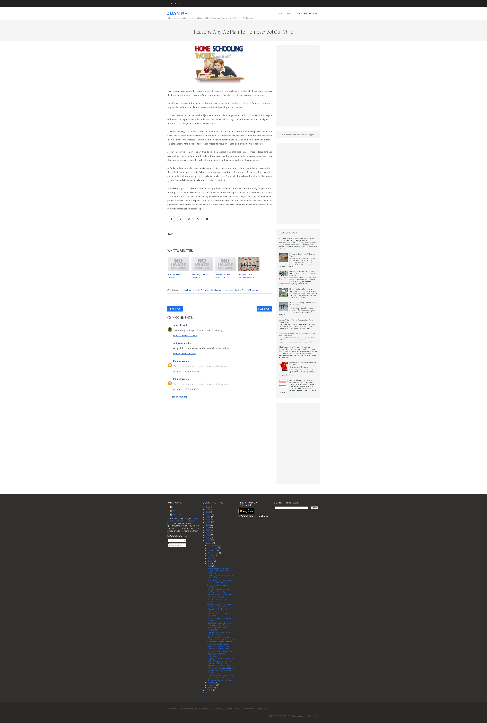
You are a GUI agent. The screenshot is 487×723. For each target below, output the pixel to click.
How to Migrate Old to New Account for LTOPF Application (302, 381)
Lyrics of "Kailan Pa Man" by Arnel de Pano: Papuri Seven (296, 321)
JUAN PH (177, 13)
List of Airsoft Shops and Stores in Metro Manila (302, 303)
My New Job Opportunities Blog (219, 671)
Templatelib (262, 709)
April (210, 566)
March (211, 682)
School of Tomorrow (250, 290)
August (211, 556)
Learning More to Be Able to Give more (220, 576)
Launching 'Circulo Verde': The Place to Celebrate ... (220, 676)
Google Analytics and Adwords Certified (182, 519)
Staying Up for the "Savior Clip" (220, 658)
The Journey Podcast (307, 13)
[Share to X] (180, 219)
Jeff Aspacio (179, 343)
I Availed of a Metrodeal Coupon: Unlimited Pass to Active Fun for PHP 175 (302, 273)
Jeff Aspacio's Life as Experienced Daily (196, 709)
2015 (208, 527)
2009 (208, 543)
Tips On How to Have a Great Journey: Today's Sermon (220, 605)
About (290, 13)
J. (172, 507)
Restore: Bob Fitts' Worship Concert (219, 614)
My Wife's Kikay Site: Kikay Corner (219, 619)
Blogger (310, 135)
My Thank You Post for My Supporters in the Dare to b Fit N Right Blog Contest (297, 239)
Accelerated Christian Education (196, 290)
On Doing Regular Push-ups (219, 680)
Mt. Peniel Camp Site (216, 592)
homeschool (223, 290)
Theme (237, 709)
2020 (208, 514)
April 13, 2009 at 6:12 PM (184, 353)
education (214, 290)
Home (280, 13)
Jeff (174, 511)
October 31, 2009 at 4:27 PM (186, 371)
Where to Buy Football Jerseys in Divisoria (302, 364)
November (213, 548)
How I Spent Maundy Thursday (216, 655)
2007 (208, 693)
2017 (208, 522)
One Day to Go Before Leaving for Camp (217, 610)
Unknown (178, 360)
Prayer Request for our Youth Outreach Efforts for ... (220, 662)
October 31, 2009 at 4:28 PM (186, 389)
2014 (208, 530)
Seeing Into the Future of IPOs (218, 586)
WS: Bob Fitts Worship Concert (217, 600)
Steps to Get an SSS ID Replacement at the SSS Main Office (297, 335)
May (210, 563)
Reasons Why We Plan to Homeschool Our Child (218, 647)
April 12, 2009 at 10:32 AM (185, 335)
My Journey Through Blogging (220, 651)
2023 (208, 507)
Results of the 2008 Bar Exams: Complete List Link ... (220, 667)
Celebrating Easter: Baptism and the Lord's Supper (219, 643)
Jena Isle (177, 325)
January (211, 688)
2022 (208, 509)
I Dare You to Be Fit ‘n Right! (300, 289)
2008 (208, 690)
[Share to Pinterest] (189, 219)
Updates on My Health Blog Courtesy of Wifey (219, 596)
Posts (173, 541)
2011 (208, 538)
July (210, 558)
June (210, 561)
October (212, 551)
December (213, 545)
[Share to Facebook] (171, 219)
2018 (208, 520)
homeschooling (235, 290)
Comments (175, 545)
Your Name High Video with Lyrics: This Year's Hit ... (219, 581)
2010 (208, 540)
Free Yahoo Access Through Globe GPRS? (219, 633)
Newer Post (175, 308)
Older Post (264, 308)
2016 (208, 525)
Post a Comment (179, 396)
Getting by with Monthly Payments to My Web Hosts (221, 638)
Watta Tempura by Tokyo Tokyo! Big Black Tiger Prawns (218, 571)
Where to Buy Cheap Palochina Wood (302, 255)
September (213, 553)
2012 (208, 535)
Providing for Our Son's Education (217, 629)
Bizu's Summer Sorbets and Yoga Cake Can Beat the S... (220, 624)
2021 (208, 512)
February (212, 685)
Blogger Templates (223, 709)
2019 (208, 517)
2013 (208, 533)
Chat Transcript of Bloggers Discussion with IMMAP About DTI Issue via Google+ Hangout (297, 348)
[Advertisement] (298, 86)
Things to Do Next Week (218, 590)
